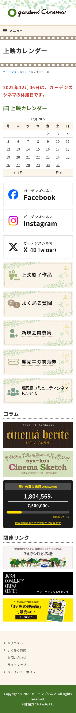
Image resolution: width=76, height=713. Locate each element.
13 (18, 149)
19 (8, 157)
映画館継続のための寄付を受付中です (38, 523)
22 (38, 157)
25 (68, 157)
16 (48, 149)
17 (58, 149)
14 (28, 149)
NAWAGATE (45, 704)
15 (38, 149)
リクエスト (15, 643)
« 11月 (18, 172)
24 (58, 157)
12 (8, 149)
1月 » (58, 172)
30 (48, 165)
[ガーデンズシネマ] (38, 9)
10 (58, 141)
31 (58, 165)
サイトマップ (17, 664)
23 (48, 157)
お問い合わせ (17, 657)
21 (28, 157)
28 (28, 165)
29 (38, 165)
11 (68, 141)
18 (68, 149)
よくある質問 (17, 650)
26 (8, 165)
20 (18, 157)
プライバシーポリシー (23, 672)
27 (18, 165)
